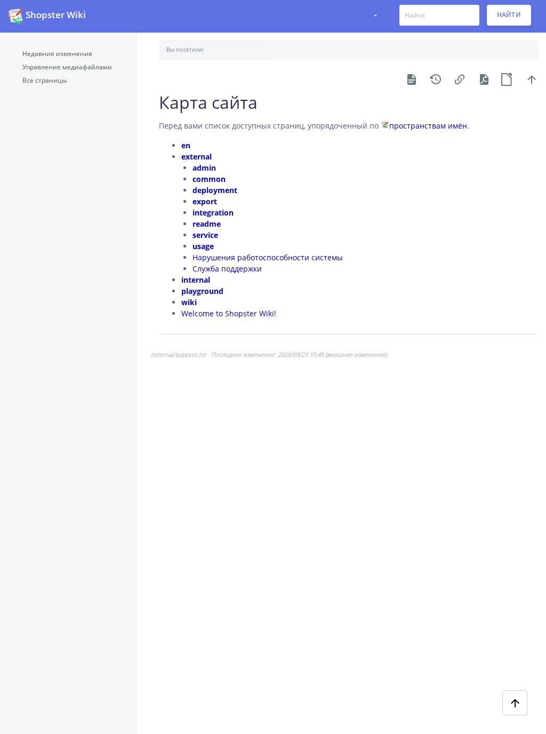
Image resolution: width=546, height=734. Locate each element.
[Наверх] (531, 79)
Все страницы (44, 80)
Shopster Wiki (56, 15)
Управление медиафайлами (67, 66)
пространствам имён (428, 126)
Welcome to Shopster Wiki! (228, 313)
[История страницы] (435, 79)
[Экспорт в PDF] (483, 79)
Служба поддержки (227, 269)
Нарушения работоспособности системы (267, 257)
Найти (509, 15)
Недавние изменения (57, 53)
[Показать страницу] (411, 79)
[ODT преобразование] (507, 79)
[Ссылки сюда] (459, 79)
